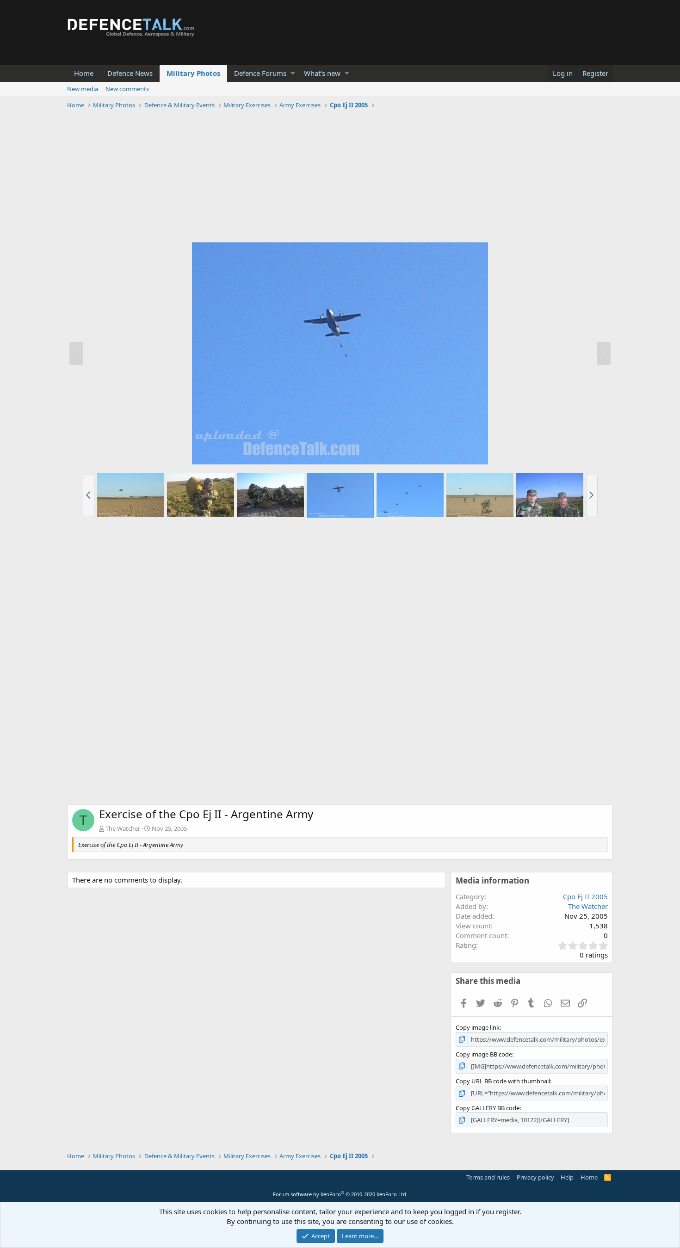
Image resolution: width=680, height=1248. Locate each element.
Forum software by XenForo (340, 1194)
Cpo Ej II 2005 (585, 896)
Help (567, 1177)
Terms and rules (488, 1177)
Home (83, 73)
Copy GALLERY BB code (487, 1108)
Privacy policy (535, 1177)
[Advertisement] (340, 177)
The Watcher (122, 828)
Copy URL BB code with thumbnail (503, 1081)
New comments (127, 89)
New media (82, 89)
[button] (292, 73)
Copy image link (478, 1027)
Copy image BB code (484, 1054)
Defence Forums (260, 73)
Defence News (130, 73)
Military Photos (193, 73)
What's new (322, 73)
